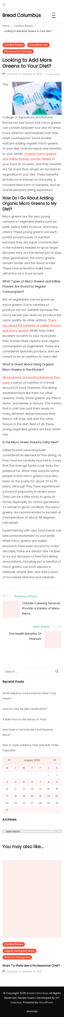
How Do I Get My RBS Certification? (24, 709)
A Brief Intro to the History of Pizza (24, 719)
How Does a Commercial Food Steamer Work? (27, 732)
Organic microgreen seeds (19, 950)
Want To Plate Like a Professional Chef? (31, 965)
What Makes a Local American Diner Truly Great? (29, 695)
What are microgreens (17, 957)
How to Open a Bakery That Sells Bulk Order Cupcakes (30, 747)
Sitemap (32, 1011)
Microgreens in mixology (18, 51)
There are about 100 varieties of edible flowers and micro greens (31, 325)
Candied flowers (13, 44)
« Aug (9, 760)
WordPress (46, 1002)
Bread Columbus (21, 15)
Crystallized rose (38, 44)
